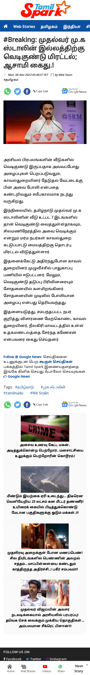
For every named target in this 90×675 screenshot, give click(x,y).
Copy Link (42, 91)
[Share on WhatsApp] (7, 91)
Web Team (65, 75)
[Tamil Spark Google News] (74, 90)
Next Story (78, 668)
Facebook (13, 659)
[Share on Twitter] (17, 91)
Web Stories (24, 27)
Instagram (58, 659)
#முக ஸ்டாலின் (53, 387)
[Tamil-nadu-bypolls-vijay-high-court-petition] (45, 593)
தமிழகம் (49, 27)
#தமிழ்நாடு (24, 387)
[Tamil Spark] (45, 10)
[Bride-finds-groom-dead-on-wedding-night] (45, 536)
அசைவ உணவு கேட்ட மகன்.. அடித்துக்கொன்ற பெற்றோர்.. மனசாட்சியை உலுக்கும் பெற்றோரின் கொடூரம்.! (45, 450)
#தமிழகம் (10, 80)
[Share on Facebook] (27, 91)
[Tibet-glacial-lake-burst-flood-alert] (45, 480)
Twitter (35, 659)
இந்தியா (72, 27)
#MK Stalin (39, 393)
